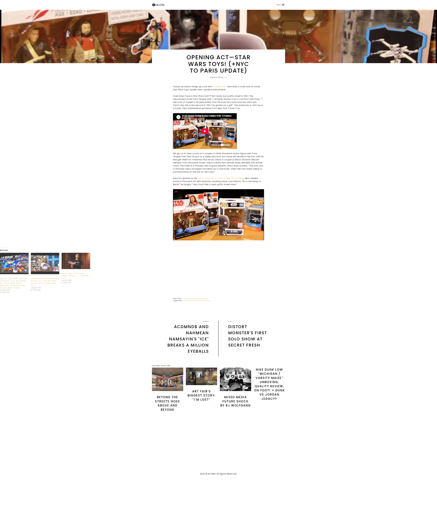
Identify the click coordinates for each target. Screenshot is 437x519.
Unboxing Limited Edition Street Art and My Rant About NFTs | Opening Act (45, 282)
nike (184, 300)
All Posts (185, 298)
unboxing (207, 300)
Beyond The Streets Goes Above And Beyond (167, 403)
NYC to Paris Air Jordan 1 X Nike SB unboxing (221, 178)
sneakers (201, 298)
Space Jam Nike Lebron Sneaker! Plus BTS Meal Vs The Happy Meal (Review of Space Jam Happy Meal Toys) (13, 283)
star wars (199, 300)
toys (207, 298)
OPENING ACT (220, 86)
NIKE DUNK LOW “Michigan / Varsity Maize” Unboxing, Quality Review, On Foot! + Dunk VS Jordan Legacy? (269, 384)
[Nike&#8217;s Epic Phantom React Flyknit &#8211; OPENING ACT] (76, 261)
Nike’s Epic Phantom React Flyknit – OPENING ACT (75, 275)
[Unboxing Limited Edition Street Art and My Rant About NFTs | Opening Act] (45, 263)
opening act (193, 298)
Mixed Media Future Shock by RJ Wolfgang (235, 401)
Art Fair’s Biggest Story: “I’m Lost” (202, 395)
